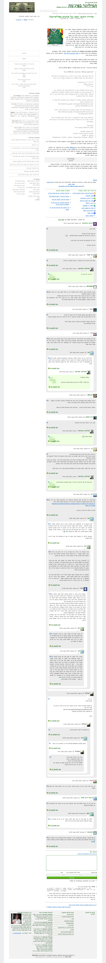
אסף (88, 813)
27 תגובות (64, 18)
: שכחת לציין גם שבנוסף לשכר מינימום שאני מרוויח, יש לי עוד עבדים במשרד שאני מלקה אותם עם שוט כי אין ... (42, 925)
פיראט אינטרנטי (87, 223)
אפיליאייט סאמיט (65, 186)
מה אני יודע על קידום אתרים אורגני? (24, 64)
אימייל (19, 19)
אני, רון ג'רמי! (35, 145)
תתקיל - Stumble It (88, 205)
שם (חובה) (94, 872)
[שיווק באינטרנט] (22, 7)
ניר (92, 448)
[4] (58, 957)
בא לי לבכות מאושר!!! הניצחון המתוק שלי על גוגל (82, 905)
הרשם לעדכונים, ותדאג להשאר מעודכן (83, 193)
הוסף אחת (61, 219)
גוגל (60, 186)
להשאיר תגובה (89, 215)
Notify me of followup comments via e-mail (82, 881)
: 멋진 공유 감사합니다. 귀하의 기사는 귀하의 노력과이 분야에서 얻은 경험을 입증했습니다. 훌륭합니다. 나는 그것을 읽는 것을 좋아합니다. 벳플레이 (24, 115)
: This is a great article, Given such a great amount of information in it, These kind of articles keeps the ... (25, 122)
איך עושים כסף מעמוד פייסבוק (66, 934)
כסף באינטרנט (21, 183)
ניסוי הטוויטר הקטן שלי (32, 168)
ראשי (95, 13)
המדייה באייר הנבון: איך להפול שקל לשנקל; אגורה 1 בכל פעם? (25, 140)
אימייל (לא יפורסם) (73, 872)
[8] (51, 957)
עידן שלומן (89, 417)
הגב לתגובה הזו (53, 250)
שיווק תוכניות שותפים (34, 196)
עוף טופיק (22, 187)
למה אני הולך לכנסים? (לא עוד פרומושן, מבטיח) (26, 161)
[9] (50, 957)
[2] (61, 957)
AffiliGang (73, 147)
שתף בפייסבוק (89, 195)
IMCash (90, 395)
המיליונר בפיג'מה (82, 5)
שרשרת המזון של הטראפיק (31, 171)
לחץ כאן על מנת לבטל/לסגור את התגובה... (87, 853)
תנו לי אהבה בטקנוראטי (86, 198)
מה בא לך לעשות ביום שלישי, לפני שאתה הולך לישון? (24, 74)
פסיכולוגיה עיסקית (20, 189)
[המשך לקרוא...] (17, 933)
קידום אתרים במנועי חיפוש (85, 13)
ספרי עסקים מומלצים (34, 187)
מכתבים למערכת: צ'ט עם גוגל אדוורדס (58, 193)
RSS (25, 19)
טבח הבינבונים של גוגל (71, 53)
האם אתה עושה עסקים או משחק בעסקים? (59, 907)
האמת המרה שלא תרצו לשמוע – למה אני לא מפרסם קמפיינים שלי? (24, 85)
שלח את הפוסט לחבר (87, 208)
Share (95, 180)
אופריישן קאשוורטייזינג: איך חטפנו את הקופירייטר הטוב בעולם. (26, 157)
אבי (88, 352)
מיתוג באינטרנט (20, 185)
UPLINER (89, 286)
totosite (90, 832)
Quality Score (78, 186)
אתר (62, 872)
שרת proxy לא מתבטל (68, 916)
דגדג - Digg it (89, 203)
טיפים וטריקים (21, 181)
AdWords (72, 186)
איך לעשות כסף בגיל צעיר (67, 932)
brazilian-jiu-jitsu (69, 921)
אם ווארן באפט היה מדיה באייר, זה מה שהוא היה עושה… (25, 149)
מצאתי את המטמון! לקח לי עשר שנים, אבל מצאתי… (24, 153)
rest (73, 919)
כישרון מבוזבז (70, 914)
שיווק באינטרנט (21, 191)
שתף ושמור (90, 213)
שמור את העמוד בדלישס (86, 200)
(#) (47, 228)
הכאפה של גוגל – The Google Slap (59, 196)
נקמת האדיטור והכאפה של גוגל (60, 199)
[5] (56, 957)
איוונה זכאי (71, 925)
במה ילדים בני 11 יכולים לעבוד (66, 927)
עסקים (38, 189)
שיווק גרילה (22, 194)
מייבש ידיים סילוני (87, 797)
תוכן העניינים (45, 957)
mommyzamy (70, 923)
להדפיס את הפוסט (88, 210)
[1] (63, 957)
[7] (53, 957)
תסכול (72, 930)
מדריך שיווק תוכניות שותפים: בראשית (24, 68)
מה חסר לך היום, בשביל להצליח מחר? (28, 174)
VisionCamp (38, 957)
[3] (60, 957)
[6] (55, 957)
